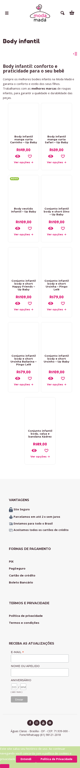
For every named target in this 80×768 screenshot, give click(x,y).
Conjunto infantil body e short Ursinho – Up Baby (56, 358)
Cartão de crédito (22, 575)
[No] (4, 766)
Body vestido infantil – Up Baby (23, 210)
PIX (11, 561)
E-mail (17, 652)
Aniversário (21, 680)
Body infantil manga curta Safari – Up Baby (56, 139)
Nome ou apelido (25, 666)
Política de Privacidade (56, 759)
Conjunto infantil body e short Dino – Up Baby (57, 211)
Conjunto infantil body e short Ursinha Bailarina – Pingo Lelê (23, 360)
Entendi (26, 759)
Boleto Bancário (21, 582)
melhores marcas (44, 88)
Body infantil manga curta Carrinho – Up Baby (23, 139)
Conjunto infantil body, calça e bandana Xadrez (40, 433)
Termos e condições (24, 623)
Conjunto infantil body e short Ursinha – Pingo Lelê (56, 285)
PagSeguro (17, 568)
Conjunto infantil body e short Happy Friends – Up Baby (23, 285)
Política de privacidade (26, 616)
